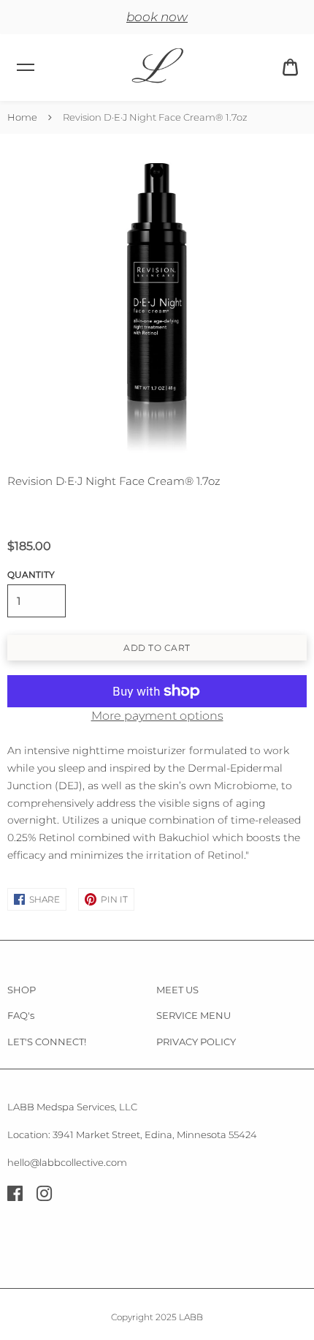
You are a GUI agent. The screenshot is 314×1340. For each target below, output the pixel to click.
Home (22, 117)
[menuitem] (290, 68)
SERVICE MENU (193, 1015)
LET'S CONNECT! (46, 1041)
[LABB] (157, 67)
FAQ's (20, 1015)
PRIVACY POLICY (196, 1041)
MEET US (177, 989)
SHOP (21, 989)
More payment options (157, 716)
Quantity (31, 574)
